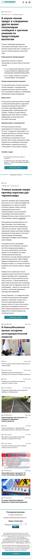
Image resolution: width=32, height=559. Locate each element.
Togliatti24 (21, 218)
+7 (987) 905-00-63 (15, 515)
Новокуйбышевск (8, 324)
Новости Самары (8, 370)
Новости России (7, 11)
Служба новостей (15, 185)
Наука (5, 183)
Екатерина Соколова (18, 14)
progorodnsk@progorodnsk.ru (15, 517)
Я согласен (16, 553)
